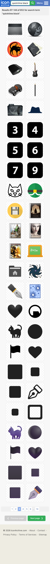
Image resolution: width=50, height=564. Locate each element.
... (33, 509)
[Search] (32, 3)
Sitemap (43, 534)
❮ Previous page (15, 518)
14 (37, 509)
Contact (41, 530)
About (32, 530)
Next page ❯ (36, 518)
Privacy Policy (10, 534)
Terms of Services (27, 534)
